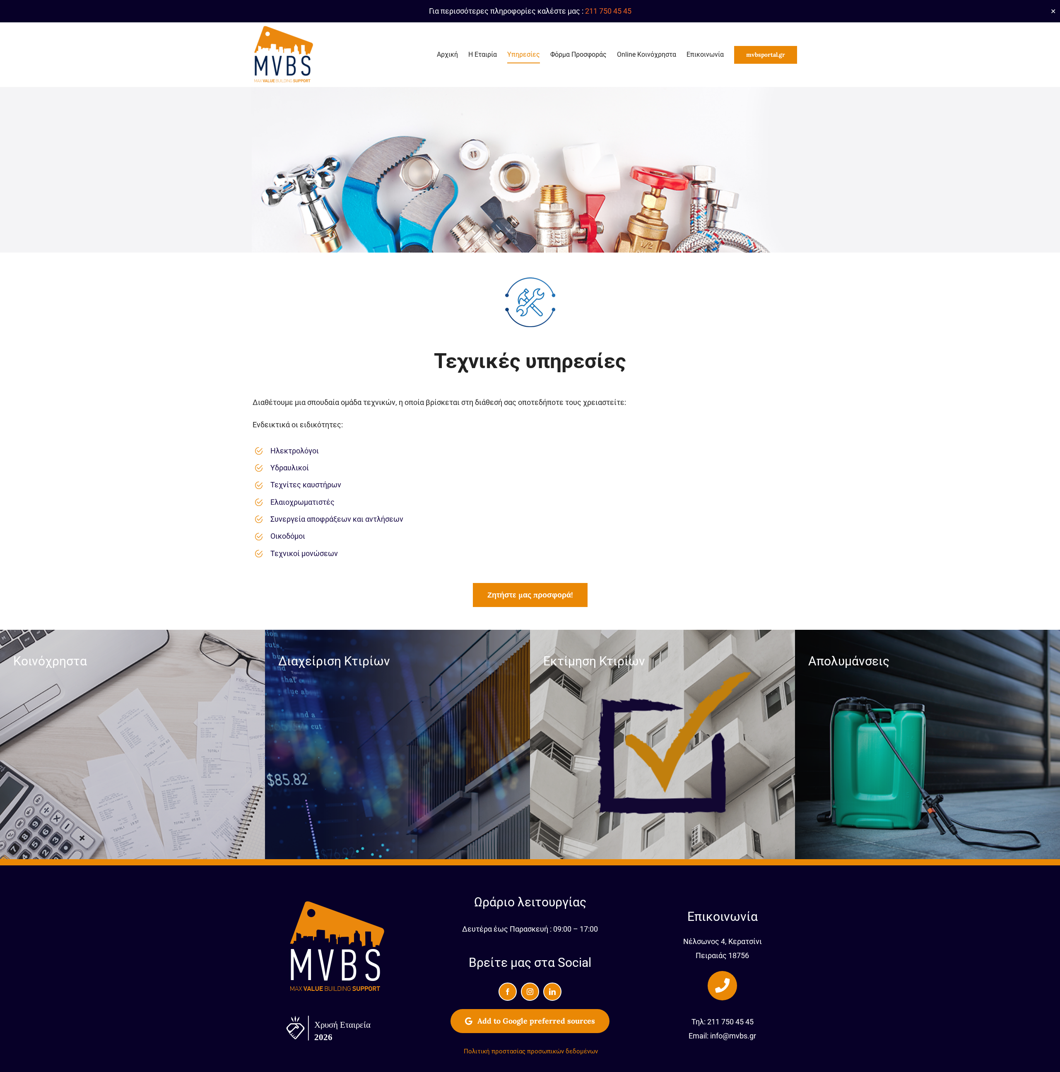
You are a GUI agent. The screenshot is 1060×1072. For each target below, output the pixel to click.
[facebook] (508, 992)
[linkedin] (552, 992)
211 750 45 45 (608, 11)
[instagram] (530, 992)
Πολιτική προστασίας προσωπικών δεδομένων (531, 1051)
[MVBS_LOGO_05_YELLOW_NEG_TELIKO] (337, 903)
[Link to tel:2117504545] (722, 985)
